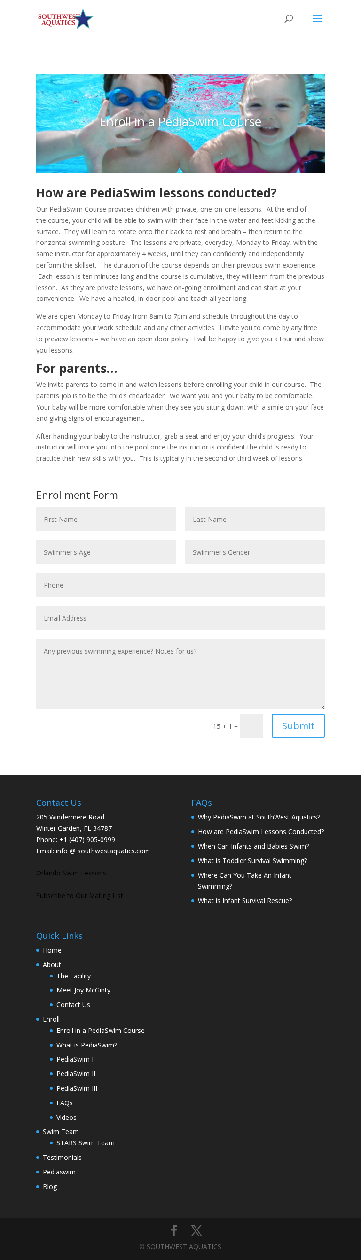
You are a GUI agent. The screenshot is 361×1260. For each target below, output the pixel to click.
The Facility (73, 975)
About (52, 964)
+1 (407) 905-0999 (87, 839)
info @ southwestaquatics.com (103, 850)
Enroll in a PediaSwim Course (100, 1030)
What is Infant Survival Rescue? (245, 900)
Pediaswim (59, 1171)
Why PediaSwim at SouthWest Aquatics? (259, 816)
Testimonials (62, 1157)
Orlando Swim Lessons (71, 872)
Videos (66, 1117)
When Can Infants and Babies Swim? (253, 846)
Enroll (51, 1019)
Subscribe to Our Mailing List (79, 895)
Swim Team (61, 1131)
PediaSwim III (76, 1088)
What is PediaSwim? (86, 1044)
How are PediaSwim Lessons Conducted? (261, 831)
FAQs (64, 1102)
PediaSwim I (75, 1059)
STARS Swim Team (85, 1142)
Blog (50, 1186)
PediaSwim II (75, 1073)
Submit (298, 725)
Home (52, 949)
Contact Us (73, 1004)
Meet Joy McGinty (83, 989)
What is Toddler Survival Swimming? (252, 860)
